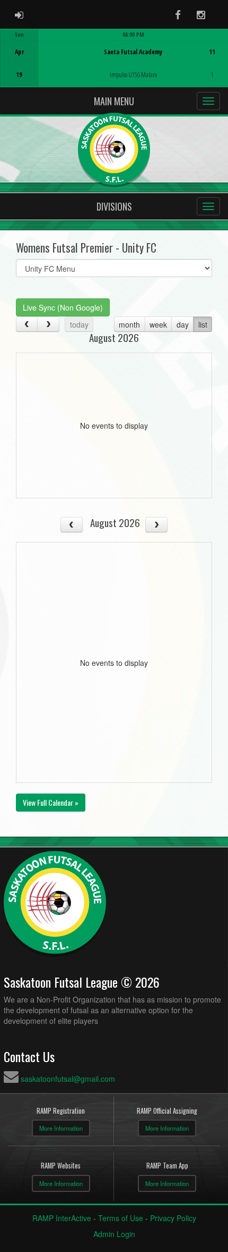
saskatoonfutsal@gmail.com (68, 1078)
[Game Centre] (114, 66)
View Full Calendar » (50, 802)
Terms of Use (120, 1218)
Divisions (114, 206)
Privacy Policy (173, 1218)
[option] (114, 58)
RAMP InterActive (61, 1218)
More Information (61, 1128)
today (79, 324)
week (158, 324)
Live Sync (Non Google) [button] (63, 307)
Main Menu (114, 101)
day (183, 324)
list (202, 324)
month (129, 324)
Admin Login (114, 1234)
